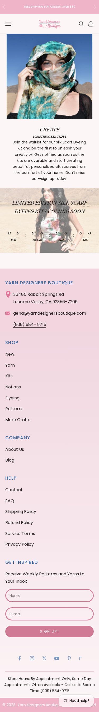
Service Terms (20, 534)
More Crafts (17, 420)
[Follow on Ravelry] (80, 658)
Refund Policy (19, 523)
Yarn (10, 365)
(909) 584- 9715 (29, 325)
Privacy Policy (19, 544)
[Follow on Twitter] (44, 658)
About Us (14, 449)
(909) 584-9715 (54, 690)
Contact (14, 490)
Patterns (14, 409)
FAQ (9, 501)
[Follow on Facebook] (19, 658)
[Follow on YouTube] (56, 658)
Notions (13, 387)
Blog (9, 460)
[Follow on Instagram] (32, 658)
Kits (9, 376)
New (9, 354)
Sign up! (49, 631)
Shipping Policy (20, 511)
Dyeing (12, 398)
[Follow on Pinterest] (69, 658)
